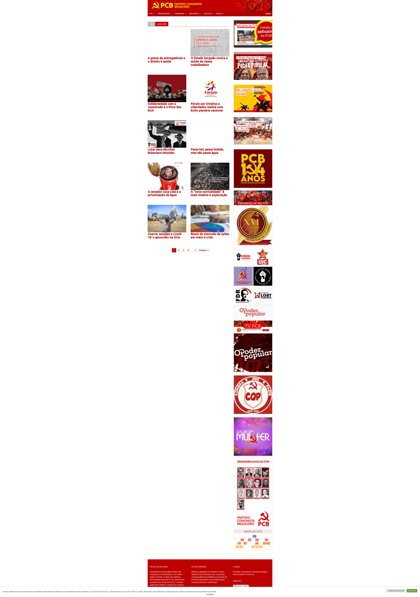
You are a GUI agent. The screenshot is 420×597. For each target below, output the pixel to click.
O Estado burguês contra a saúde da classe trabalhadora (209, 61)
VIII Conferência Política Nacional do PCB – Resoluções (250, 126)
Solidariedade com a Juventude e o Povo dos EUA (164, 107)
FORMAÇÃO (179, 13)
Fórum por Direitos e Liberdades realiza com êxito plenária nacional (207, 107)
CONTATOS (208, 13)
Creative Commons (245, 574)
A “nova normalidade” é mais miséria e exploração (209, 193)
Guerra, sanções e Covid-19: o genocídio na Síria (165, 235)
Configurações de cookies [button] (396, 590)
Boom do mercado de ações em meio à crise (210, 235)
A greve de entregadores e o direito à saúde (166, 59)
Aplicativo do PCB (246, 25)
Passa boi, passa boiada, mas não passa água (207, 151)
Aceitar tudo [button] (412, 590)
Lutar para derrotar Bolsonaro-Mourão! (161, 151)
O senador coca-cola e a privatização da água (164, 193)
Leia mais (210, 594)
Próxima (202, 250)
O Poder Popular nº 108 (250, 57)
